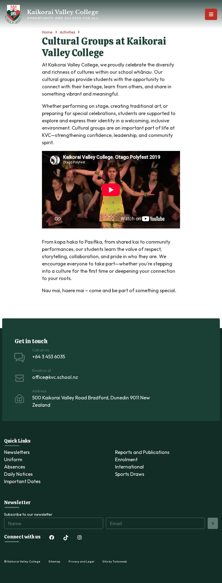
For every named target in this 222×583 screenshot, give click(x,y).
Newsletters (17, 452)
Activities (67, 32)
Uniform (13, 459)
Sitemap (54, 561)
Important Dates (22, 481)
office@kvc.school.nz (55, 377)
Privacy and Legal (81, 561)
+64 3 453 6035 (48, 356)
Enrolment (126, 459)
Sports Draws (129, 474)
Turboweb (120, 561)
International (129, 467)
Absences (14, 467)
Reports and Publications (142, 452)
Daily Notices (18, 474)
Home (47, 32)
